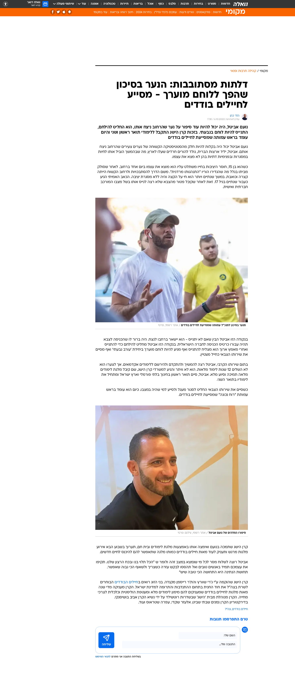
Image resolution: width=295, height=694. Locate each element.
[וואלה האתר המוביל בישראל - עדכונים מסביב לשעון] (240, 4)
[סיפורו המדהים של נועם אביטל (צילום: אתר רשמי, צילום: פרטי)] (171, 471)
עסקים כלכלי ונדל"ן (165, 12)
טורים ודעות (186, 12)
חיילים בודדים (240, 609)
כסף (161, 3)
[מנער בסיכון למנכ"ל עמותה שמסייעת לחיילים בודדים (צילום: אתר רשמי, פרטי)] (171, 263)
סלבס (172, 3)
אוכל (151, 3)
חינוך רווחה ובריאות (121, 12)
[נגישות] (5, 4)
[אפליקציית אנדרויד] (69, 11)
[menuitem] (223, 4)
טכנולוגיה (109, 3)
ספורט (212, 3)
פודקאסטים (203, 12)
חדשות (225, 3)
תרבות (185, 3)
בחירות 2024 (144, 12)
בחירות (198, 3)
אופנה (95, 3)
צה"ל (228, 609)
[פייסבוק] (52, 11)
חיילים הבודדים (126, 582)
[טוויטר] (58, 11)
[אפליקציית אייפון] (63, 11)
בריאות (138, 3)
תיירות (124, 3)
